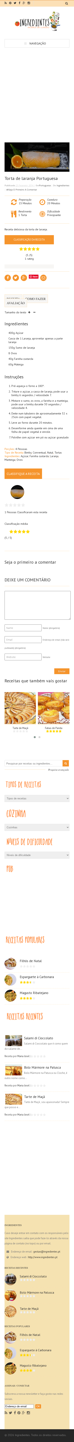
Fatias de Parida (53, 728)
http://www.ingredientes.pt (42, 1257)
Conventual (39, 452)
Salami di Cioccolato (38, 1038)
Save (35, 276)
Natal (50, 452)
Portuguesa (45, 185)
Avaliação (16, 303)
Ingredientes (63, 185)
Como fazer (35, 299)
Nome (51, 628)
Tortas (58, 452)
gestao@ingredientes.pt (46, 1251)
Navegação (37, 43)
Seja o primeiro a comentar (22, 189)
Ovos (20, 460)
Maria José (23, 1056)
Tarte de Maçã (20, 728)
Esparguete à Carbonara (37, 977)
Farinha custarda (39, 456)
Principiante (54, 215)
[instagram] (29, 3)
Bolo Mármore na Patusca (42, 1067)
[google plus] (24, 3)
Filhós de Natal (31, 961)
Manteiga (10, 460)
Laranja (54, 456)
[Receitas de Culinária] (37, 30)
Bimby (28, 452)
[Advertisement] (37, 87)
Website (46, 657)
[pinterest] (10, 3)
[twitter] (15, 3)
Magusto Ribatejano (34, 993)
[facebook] (19, 3)
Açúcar (24, 456)
